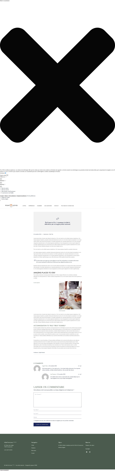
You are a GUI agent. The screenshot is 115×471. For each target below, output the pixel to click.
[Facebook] (87, 452)
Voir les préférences (12, 195)
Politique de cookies (5, 197)
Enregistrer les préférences (21, 195)
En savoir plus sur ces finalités (7, 193)
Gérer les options (5, 188)
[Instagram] (90, 452)
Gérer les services (5, 189)
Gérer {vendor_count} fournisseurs (8, 191)
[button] (57, 85)
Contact (32, 453)
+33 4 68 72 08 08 (8, 450)
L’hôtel (32, 445)
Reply (79, 374)
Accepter (2, 195)
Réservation (33, 450)
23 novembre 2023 (53, 366)
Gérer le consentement (4, 470)
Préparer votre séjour (90, 445)
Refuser (6, 195)
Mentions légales (4, 199)
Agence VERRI (34, 465)
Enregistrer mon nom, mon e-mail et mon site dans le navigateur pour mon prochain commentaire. (54, 420)
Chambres (33, 448)
